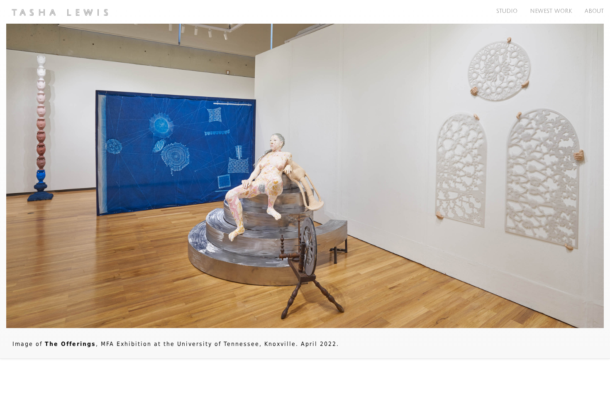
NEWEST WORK (551, 10)
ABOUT (594, 10)
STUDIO (506, 10)
